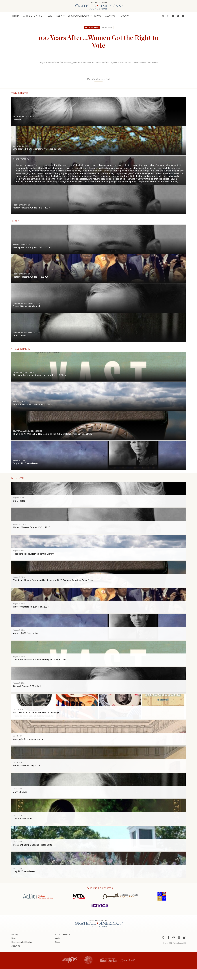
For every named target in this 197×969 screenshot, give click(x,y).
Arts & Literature (32, 16)
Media (59, 16)
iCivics (97, 16)
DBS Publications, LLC (177, 943)
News (49, 16)
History (15, 16)
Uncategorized (92, 28)
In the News (107, 28)
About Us (110, 16)
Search (126, 16)
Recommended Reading (78, 16)
